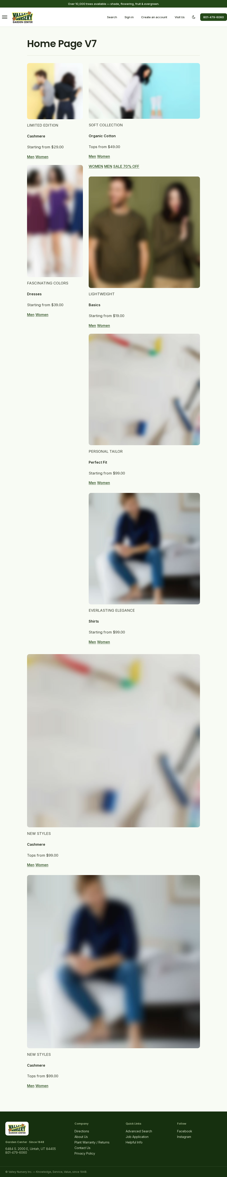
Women (41, 157)
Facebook (184, 1131)
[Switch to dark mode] (194, 17)
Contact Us (82, 1148)
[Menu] (4, 17)
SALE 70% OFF (126, 166)
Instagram (184, 1137)
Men (30, 157)
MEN (108, 166)
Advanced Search (139, 1131)
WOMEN (96, 166)
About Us (81, 1137)
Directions (81, 1131)
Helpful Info (134, 1142)
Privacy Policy (84, 1153)
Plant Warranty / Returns (92, 1142)
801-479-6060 (213, 17)
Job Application (137, 1137)
